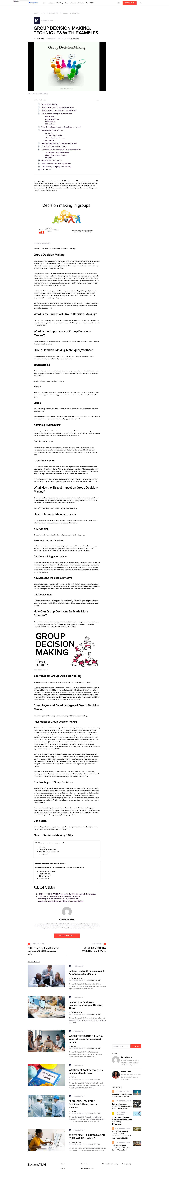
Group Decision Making (49, 104)
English (18, 1)
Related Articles (46, 170)
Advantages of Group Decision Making (57, 152)
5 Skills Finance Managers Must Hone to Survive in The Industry (59, 896)
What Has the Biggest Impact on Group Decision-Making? (61, 127)
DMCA (63, 1168)
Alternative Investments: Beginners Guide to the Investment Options (60, 901)
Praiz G (73, 1077)
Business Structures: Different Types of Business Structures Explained (122, 1106)
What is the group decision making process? (56, 163)
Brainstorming (49, 116)
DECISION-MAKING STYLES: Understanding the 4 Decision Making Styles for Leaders (67, 894)
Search (136, 1046)
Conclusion (48, 157)
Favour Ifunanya (126, 1057)
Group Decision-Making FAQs (51, 160)
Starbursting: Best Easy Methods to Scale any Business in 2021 (58, 899)
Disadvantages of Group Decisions (56, 155)
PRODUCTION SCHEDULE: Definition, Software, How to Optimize (83, 1104)
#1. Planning (49, 133)
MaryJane (74, 1111)
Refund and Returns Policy (110, 1164)
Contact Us (84, 1164)
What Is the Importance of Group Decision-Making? (58, 110)
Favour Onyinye (76, 1142)
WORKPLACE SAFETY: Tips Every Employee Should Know (86, 1071)
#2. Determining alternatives (54, 135)
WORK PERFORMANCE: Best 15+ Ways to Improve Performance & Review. (86, 1039)
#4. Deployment (50, 140)
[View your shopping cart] (118, 2)
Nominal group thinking (52, 119)
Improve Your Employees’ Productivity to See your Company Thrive (86, 1005)
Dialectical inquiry (50, 124)
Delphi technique (50, 121)
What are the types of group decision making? (56, 167)
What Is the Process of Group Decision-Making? (57, 107)
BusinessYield (75, 39)
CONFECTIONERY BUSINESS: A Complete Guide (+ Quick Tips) (120, 1148)
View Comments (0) (66, 936)
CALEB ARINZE (40, 39)
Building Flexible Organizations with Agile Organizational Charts (86, 972)
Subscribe (128, 3)
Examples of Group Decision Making (53, 146)
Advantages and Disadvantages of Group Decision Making (61, 149)
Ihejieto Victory (126, 1072)
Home (35, 13)
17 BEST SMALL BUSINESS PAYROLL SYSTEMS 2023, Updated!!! (87, 1137)
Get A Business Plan (87, 1168)
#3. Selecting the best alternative (55, 138)
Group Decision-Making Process (52, 130)
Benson (73, 1046)
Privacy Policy (126, 1164)
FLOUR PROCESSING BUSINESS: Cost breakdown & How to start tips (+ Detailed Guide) (121, 1134)
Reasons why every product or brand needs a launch (122, 1095)
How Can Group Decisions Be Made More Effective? (59, 143)
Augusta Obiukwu (76, 978)
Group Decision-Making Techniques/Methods (56, 114)
